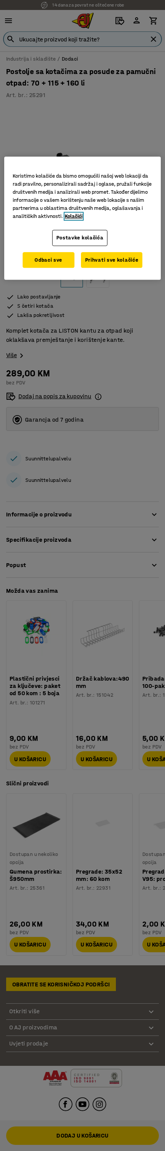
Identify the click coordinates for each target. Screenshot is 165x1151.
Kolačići (73, 216)
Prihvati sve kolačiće (112, 260)
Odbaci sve (48, 260)
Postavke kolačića (80, 237)
